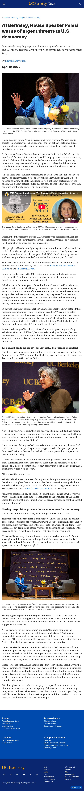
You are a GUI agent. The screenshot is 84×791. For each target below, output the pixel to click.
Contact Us (48, 782)
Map (67, 772)
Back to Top (77, 787)
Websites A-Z (70, 767)
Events (46, 769)
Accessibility (70, 774)
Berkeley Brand (50, 748)
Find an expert (7, 724)
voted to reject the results (38, 488)
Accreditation (49, 777)
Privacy (68, 779)
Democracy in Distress (53, 726)
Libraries (47, 740)
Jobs (46, 772)
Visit (45, 767)
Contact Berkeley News (11, 728)
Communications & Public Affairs (56, 745)
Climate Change (50, 724)
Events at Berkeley (10, 17)
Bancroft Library (26, 268)
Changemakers (50, 721)
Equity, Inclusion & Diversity (54, 743)
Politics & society (33, 17)
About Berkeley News (10, 721)
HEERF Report (49, 779)
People (22, 17)
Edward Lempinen (15, 60)
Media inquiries (7, 743)
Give (45, 774)
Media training (7, 726)
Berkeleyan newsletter (10, 740)
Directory (68, 769)
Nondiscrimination (72, 777)
